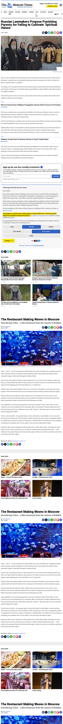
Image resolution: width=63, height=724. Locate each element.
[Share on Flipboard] (57, 32)
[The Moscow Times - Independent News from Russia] (16, 5)
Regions (17, 12)
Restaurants (15, 441)
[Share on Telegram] (49, 32)
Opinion (31, 12)
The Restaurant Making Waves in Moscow (30, 319)
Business (24, 12)
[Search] (61, 14)
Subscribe (56, 176)
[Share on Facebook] (43, 32)
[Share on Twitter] (46, 32)
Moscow (22, 441)
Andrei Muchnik (6, 326)
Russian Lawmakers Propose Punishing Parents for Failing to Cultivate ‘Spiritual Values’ (29, 25)
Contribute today (52, 6)
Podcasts (43, 12)
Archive (50, 12)
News (5, 12)
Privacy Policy (16, 179)
